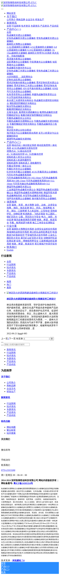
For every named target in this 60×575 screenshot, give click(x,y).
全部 (9, 26)
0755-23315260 (8, 470)
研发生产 (11, 391)
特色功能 (5, 421)
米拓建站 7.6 (18, 560)
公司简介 (11, 382)
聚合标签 (11, 430)
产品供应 (11, 276)
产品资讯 (11, 273)
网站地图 (11, 427)
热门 (9, 284)
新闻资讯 (11, 349)
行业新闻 (11, 264)
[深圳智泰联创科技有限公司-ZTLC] (30, 4)
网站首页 (11, 13)
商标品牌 (11, 385)
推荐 (9, 281)
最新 (9, 287)
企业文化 (11, 388)
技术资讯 (11, 267)
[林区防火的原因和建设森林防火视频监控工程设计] (32, 293)
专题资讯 (11, 270)
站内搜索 (11, 433)
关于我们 (5, 376)
